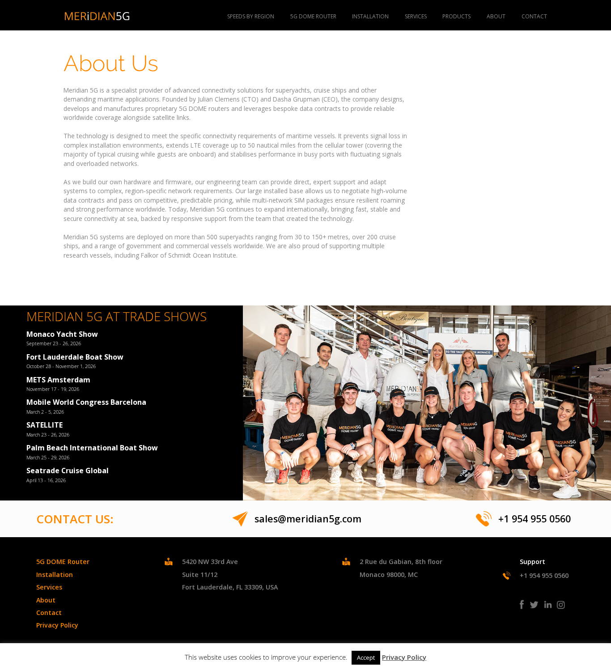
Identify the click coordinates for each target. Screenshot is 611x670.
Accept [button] (366, 657)
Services (416, 16)
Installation (370, 16)
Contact (534, 16)
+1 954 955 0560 (534, 518)
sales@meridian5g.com (308, 518)
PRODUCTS (456, 16)
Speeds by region (250, 16)
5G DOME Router (313, 16)
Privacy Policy (57, 625)
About (496, 16)
